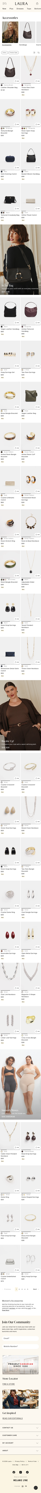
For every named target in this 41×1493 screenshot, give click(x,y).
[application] (36, 1488)
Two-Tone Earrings (28, 372)
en (22, 1486)
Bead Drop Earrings (29, 1154)
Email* (6, 1338)
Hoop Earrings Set (8, 372)
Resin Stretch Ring (8, 541)
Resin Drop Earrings (8, 625)
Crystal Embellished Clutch (8, 1278)
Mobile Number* (11, 1346)
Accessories (6, 45)
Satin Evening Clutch (9, 174)
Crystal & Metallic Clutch (7, 499)
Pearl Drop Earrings (8, 1236)
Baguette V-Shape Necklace (28, 995)
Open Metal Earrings (29, 953)
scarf (29, 1308)
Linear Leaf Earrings (8, 1038)
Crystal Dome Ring (8, 912)
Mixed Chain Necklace (30, 828)
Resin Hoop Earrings (8, 869)
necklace (12, 1308)
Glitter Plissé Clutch (29, 215)
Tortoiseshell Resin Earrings (29, 499)
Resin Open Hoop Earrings (28, 132)
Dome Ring (5, 1197)
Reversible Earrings (8, 953)
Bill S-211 (25, 1464)
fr (26, 1486)
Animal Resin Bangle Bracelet (8, 455)
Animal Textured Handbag (28, 330)
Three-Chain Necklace (30, 668)
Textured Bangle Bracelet (7, 132)
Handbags (23, 45)
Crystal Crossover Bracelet (8, 786)
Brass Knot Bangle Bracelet (29, 1237)
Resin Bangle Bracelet (9, 582)
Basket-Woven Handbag (31, 174)
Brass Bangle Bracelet (9, 413)
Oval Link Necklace (8, 994)
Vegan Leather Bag (29, 413)
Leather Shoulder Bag (9, 87)
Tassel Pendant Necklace (27, 626)
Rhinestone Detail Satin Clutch (10, 670)
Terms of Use (32, 1461)
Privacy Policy (19, 1461)
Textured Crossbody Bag (10, 215)
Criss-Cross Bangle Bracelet (29, 1039)
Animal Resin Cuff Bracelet (28, 455)
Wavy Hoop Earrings (29, 1276)
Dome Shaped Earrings (30, 1197)
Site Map (15, 1464)
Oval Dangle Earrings (30, 912)
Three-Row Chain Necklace (28, 89)
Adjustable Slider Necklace (28, 583)
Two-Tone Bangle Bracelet (28, 870)
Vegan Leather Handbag (10, 329)
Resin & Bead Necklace (30, 541)
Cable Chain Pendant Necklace (9, 1155)
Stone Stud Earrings (8, 828)
